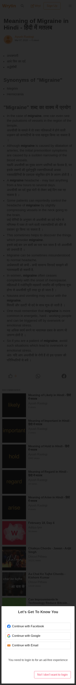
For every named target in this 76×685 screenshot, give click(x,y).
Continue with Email (25, 645)
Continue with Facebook (28, 626)
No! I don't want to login (52, 674)
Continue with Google (26, 635)
